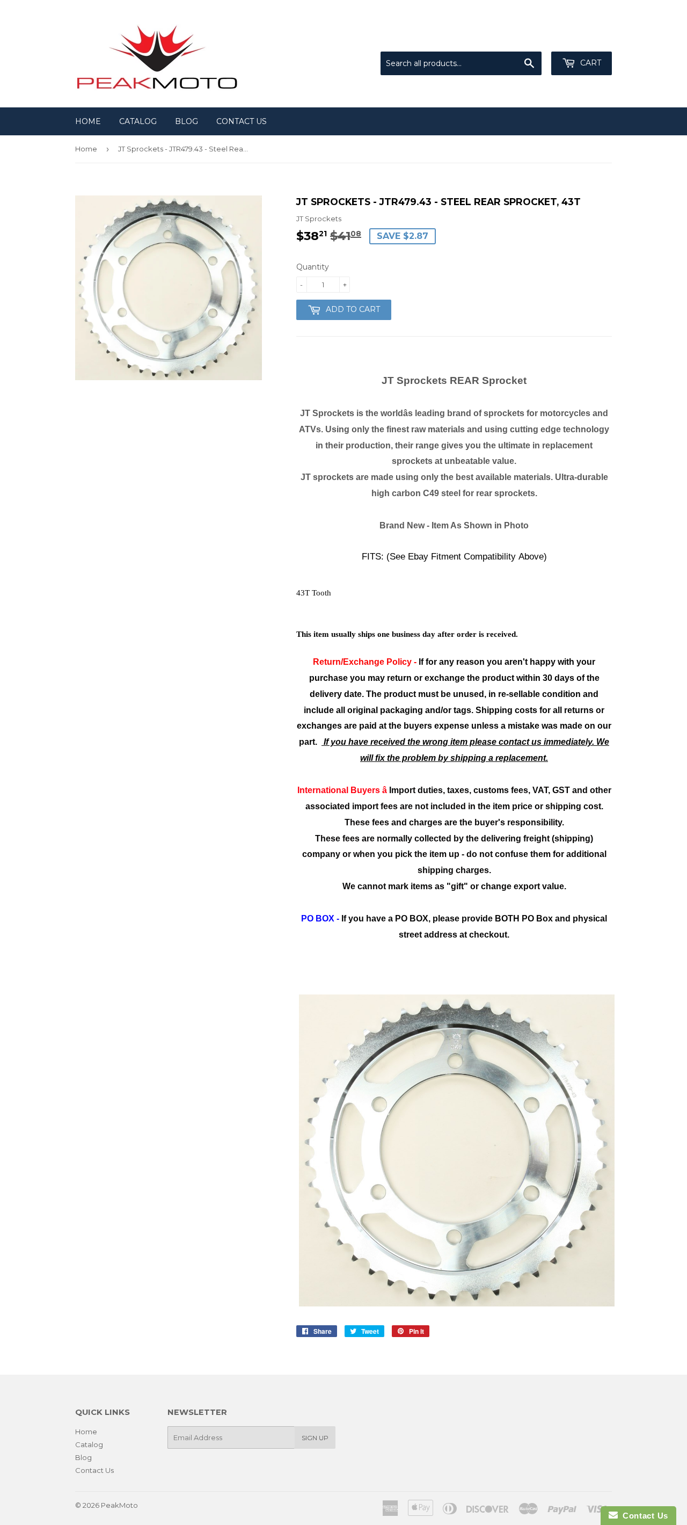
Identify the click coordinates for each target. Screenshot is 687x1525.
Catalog (138, 121)
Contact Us (241, 121)
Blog (186, 121)
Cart (589, 63)
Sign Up (315, 1438)
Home (88, 121)
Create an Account (581, 38)
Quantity (312, 267)
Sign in (523, 38)
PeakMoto (119, 1505)
